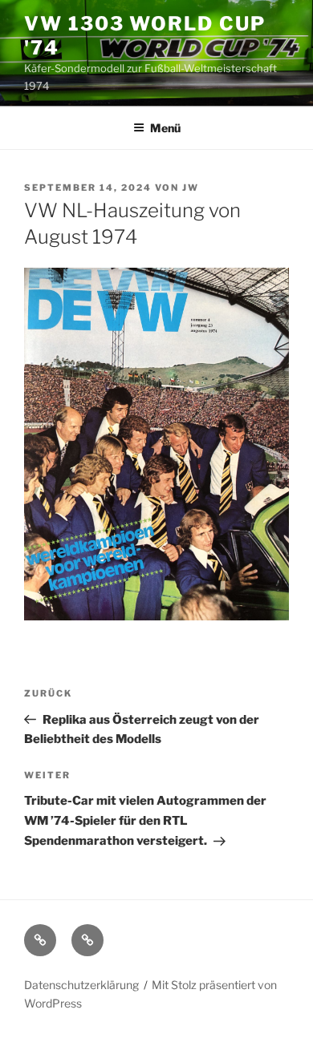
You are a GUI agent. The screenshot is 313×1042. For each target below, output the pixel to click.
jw (190, 187)
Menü (165, 128)
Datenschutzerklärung (81, 985)
